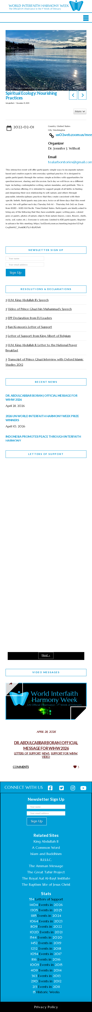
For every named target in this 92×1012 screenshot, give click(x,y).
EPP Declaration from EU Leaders (30, 318)
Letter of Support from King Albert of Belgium (39, 336)
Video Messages (46, 672)
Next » (46, 655)
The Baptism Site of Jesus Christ (46, 884)
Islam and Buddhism (46, 854)
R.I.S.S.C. (46, 860)
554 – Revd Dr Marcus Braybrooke (34, 542)
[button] (86, 18)
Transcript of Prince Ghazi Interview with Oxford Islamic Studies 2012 (44, 362)
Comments (21, 767)
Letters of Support (46, 454)
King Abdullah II (46, 841)
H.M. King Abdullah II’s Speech (28, 300)
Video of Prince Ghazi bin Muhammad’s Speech (40, 309)
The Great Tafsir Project (46, 872)
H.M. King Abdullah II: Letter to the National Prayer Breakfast (41, 347)
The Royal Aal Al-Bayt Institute (46, 878)
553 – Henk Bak (28, 599)
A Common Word (46, 847)
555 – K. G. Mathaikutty (35, 478)
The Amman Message (46, 866)
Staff (16, 512)
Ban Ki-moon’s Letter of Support (30, 327)
